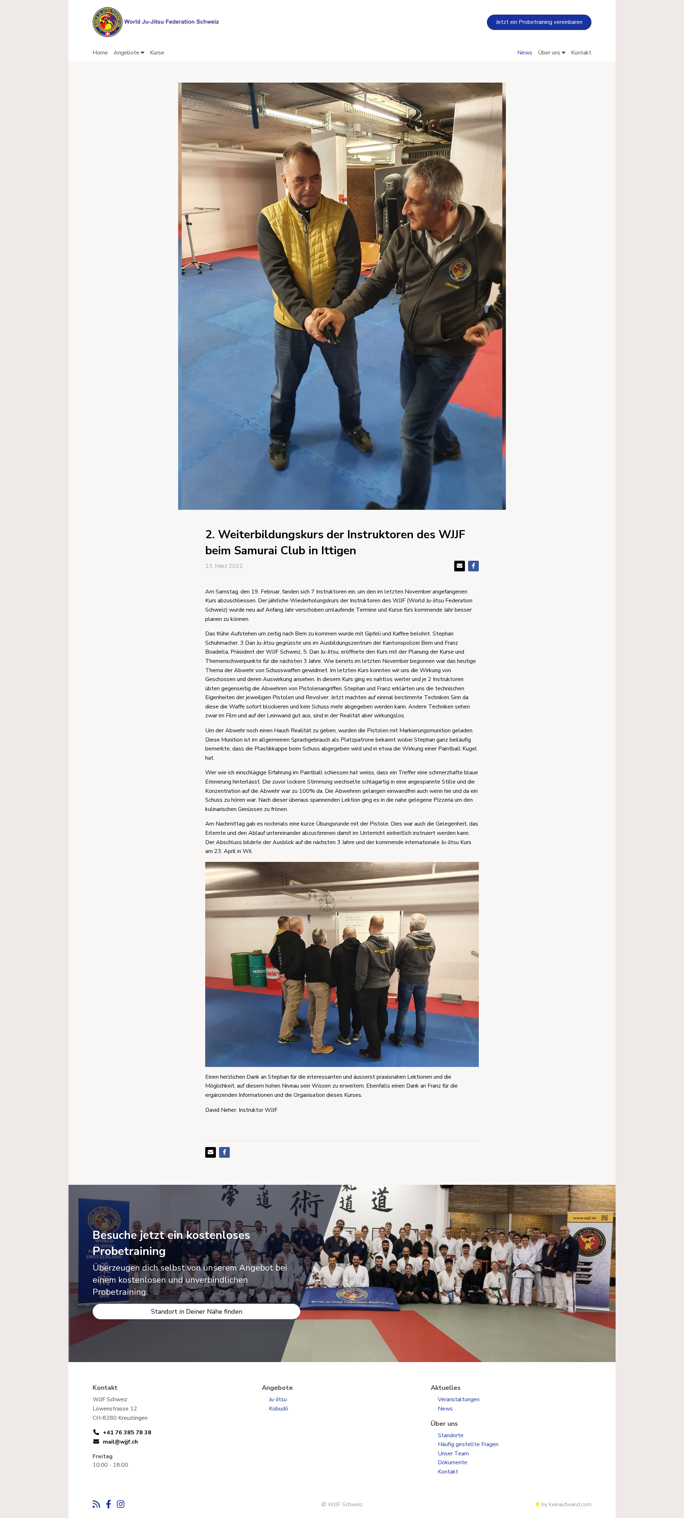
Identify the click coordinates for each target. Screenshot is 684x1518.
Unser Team (453, 1453)
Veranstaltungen (459, 1399)
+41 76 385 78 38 (127, 1432)
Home (100, 53)
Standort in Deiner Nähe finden (196, 1311)
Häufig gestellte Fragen (468, 1444)
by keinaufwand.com (566, 1504)
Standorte (450, 1435)
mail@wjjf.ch (120, 1442)
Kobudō (278, 1409)
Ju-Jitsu (278, 1399)
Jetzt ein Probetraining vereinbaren (539, 22)
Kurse (157, 53)
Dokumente (452, 1462)
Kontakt (581, 53)
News (524, 53)
